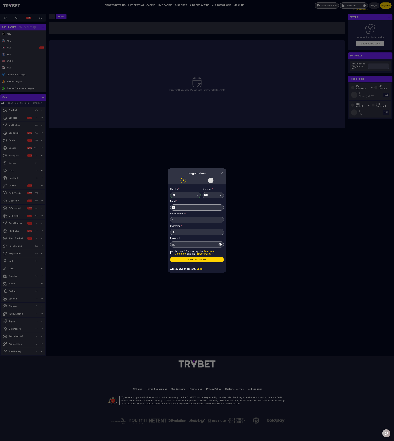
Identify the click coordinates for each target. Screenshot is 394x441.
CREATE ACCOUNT (197, 259)
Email (173, 201)
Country (174, 189)
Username (176, 226)
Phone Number (178, 213)
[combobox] (185, 195)
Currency (208, 189)
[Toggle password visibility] (220, 244)
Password (175, 238)
